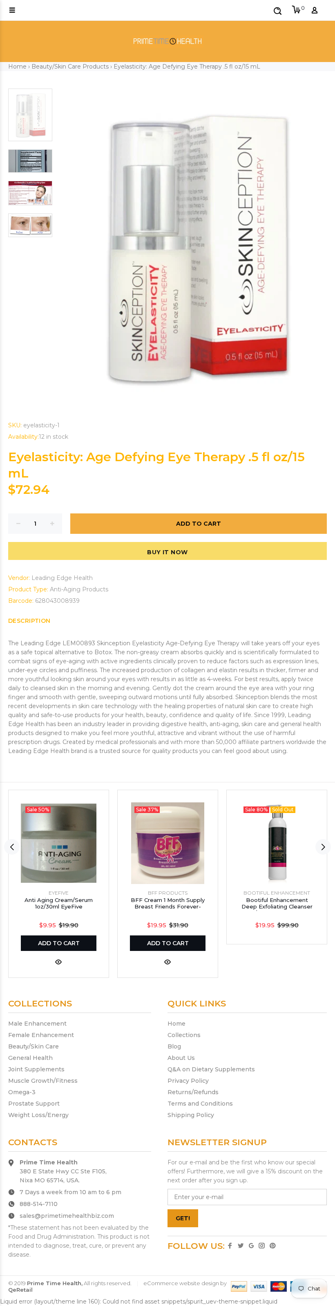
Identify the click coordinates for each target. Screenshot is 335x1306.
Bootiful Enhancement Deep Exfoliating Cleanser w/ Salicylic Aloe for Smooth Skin (277, 910)
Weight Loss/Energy (38, 1115)
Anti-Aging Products (79, 589)
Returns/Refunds (193, 1092)
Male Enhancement (37, 1023)
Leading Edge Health (62, 578)
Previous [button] (12, 847)
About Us (181, 1058)
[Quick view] (58, 961)
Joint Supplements (36, 1069)
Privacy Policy (188, 1080)
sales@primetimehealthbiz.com (67, 1215)
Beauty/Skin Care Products (70, 66)
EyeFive (59, 893)
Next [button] (323, 847)
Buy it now (167, 552)
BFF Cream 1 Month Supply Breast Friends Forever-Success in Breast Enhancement (168, 910)
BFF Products (168, 893)
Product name (71, 1273)
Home (17, 66)
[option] (30, 119)
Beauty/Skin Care (33, 1046)
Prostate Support (34, 1103)
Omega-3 (22, 1092)
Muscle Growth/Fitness (43, 1080)
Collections (184, 1035)
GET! (183, 1218)
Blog (174, 1046)
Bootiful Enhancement (276, 893)
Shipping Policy (191, 1115)
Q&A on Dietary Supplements (211, 1069)
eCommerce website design (181, 1283)
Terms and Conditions (200, 1103)
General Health (30, 1058)
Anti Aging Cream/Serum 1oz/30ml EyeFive (59, 903)
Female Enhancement (41, 1035)
